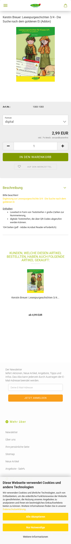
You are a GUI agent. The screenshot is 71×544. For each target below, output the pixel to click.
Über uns (10, 439)
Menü (5, 5)
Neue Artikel (12, 461)
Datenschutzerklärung (14, 509)
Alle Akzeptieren (35, 516)
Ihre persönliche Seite (17, 446)
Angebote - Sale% (15, 468)
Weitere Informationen (35, 536)
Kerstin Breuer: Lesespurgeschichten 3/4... (35, 297)
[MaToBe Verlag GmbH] (35, 5)
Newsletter (11, 432)
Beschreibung (13, 188)
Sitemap (10, 454)
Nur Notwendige (35, 527)
